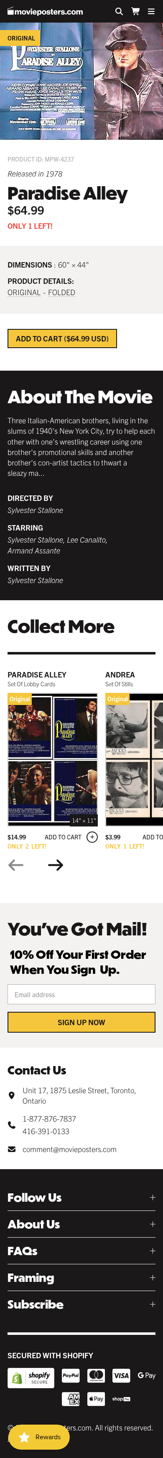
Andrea (120, 674)
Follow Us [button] (34, 1197)
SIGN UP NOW (81, 1022)
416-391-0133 (46, 1131)
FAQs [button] (22, 1251)
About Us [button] (34, 1224)
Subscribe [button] (36, 1304)
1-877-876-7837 (49, 1118)
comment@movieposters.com (70, 1149)
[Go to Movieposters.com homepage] (45, 11)
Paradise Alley (37, 674)
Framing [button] (31, 1277)
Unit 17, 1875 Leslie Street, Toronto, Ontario (79, 1095)
